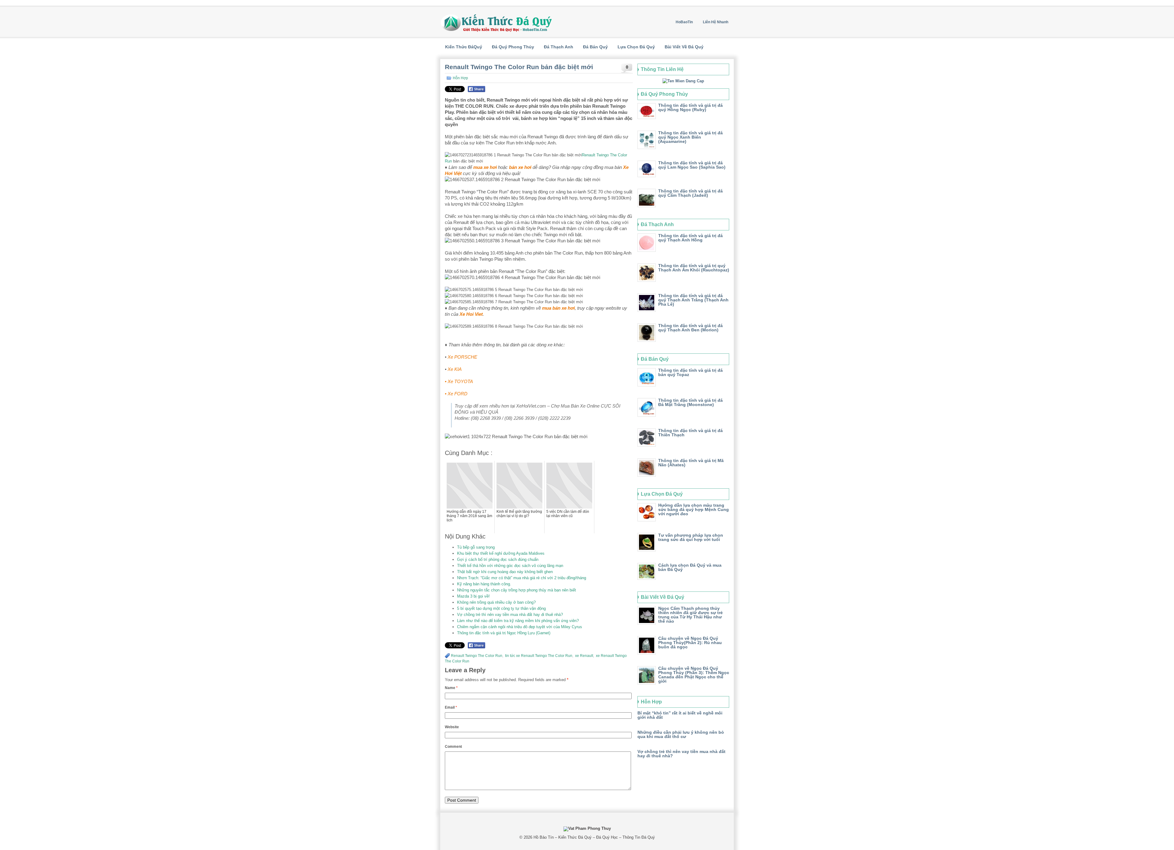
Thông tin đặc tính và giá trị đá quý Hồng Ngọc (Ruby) (690, 107)
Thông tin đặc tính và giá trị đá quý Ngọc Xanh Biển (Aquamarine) (690, 137)
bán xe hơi (520, 167)
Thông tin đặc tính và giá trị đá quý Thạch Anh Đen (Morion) (690, 327)
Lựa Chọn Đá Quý (636, 46)
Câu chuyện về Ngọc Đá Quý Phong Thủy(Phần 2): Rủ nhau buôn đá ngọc (690, 642)
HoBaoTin (684, 22)
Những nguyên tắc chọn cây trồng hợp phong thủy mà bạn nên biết (516, 590)
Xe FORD (457, 393)
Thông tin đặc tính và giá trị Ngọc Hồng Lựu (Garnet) (503, 633)
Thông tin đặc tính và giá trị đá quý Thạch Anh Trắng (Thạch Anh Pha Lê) (693, 300)
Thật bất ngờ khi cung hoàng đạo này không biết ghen (505, 571)
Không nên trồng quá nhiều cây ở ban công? (496, 602)
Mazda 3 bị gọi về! (473, 596)
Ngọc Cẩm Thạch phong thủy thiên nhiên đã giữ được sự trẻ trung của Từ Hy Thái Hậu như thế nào (690, 615)
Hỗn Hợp (460, 78)
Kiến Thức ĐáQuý (463, 46)
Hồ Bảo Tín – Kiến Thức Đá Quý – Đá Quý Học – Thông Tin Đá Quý (594, 837)
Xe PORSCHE (462, 357)
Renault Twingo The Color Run (476, 656)
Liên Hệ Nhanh (715, 22)
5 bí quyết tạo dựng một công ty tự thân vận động (501, 608)
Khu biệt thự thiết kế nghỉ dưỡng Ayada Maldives (501, 553)
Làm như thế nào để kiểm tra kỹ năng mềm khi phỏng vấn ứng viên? (518, 620)
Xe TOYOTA (460, 381)
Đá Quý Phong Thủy (513, 46)
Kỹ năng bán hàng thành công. (484, 584)
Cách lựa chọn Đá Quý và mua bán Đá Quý (690, 567)
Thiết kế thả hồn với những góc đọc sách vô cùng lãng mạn (510, 565)
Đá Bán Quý (595, 46)
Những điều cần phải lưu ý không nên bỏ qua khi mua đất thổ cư (680, 734)
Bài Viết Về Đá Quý (684, 46)
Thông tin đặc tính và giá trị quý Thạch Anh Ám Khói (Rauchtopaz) (693, 267)
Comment (453, 746)
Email (451, 707)
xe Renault (583, 656)
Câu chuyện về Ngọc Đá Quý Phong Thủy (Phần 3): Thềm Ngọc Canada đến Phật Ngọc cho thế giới (693, 675)
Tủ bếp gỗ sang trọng (476, 547)
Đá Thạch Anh (558, 46)
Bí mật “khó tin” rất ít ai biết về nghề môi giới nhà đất (679, 715)
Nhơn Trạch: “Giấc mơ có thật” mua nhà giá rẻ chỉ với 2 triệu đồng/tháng (521, 578)
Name (451, 688)
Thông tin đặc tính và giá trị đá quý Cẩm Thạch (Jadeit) (690, 193)
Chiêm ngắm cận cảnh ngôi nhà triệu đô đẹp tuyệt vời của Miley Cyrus (519, 626)
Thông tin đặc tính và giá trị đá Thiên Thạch (690, 432)
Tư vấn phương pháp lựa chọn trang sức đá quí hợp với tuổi (690, 537)
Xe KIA (455, 369)
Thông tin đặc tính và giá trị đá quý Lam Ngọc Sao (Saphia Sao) (691, 165)
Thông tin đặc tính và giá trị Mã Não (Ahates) (691, 462)
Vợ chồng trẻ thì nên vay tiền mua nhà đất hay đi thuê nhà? (510, 614)
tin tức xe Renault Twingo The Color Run (538, 656)
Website (452, 727)
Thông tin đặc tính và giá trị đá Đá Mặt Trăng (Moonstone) (690, 402)
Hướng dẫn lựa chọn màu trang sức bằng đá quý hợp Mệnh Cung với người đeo (693, 509)
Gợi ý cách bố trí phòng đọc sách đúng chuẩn (497, 559)
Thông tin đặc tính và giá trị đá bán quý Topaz (690, 372)
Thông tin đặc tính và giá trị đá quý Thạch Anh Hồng (690, 237)
